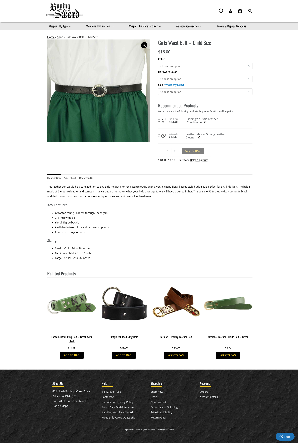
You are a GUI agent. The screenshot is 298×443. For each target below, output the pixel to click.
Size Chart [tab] (70, 178)
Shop (60, 37)
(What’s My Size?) (174, 84)
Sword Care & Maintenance (118, 407)
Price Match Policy (161, 412)
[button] (250, 10)
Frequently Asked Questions (118, 417)
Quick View (71, 330)
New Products (159, 402)
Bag (240, 10)
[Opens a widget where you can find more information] (285, 437)
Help (221, 10)
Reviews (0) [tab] (85, 178)
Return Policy (158, 417)
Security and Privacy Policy (117, 402)
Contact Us (108, 397)
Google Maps (60, 405)
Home (50, 37)
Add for (174, 120)
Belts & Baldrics (199, 160)
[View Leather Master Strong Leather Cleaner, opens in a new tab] (199, 137)
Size (160, 84)
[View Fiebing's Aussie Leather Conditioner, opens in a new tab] (205, 122)
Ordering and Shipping (164, 407)
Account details (209, 397)
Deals (154, 397)
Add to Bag (192, 150)
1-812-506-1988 (111, 391)
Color (161, 59)
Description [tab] (54, 178)
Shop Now (157, 391)
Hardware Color (167, 71)
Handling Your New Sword (117, 412)
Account (230, 10)
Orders (204, 391)
